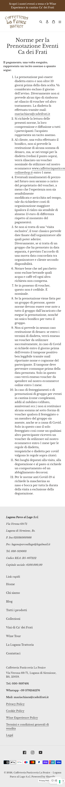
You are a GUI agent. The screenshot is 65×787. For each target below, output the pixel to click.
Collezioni (13, 619)
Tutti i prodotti (16, 610)
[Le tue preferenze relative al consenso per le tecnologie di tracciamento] (60, 782)
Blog (9, 601)
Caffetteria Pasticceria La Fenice (32, 772)
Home (10, 584)
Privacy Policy (15, 704)
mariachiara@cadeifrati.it (32, 114)
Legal (9, 735)
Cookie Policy (15, 710)
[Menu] (60, 21)
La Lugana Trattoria (20, 644)
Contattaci (13, 653)
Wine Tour (13, 636)
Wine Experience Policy (22, 717)
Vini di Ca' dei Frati (19, 627)
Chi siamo (13, 593)
